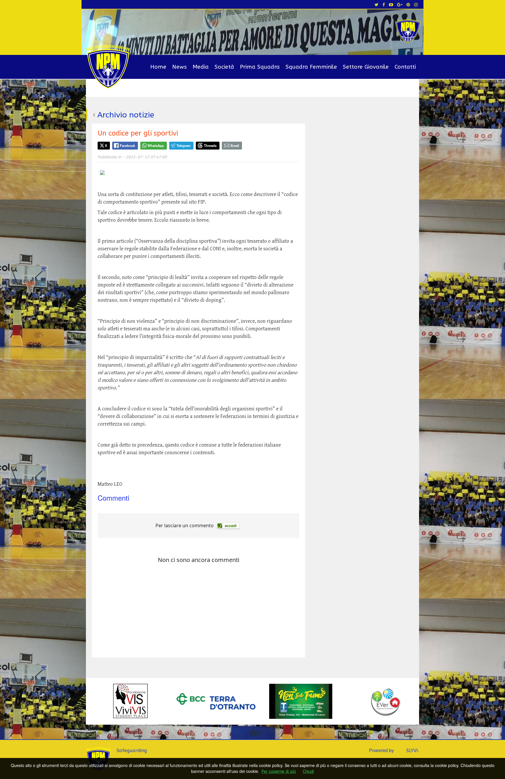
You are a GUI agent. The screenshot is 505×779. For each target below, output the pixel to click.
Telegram (184, 145)
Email (235, 145)
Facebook (127, 145)
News (179, 67)
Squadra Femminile (311, 67)
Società (224, 67)
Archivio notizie (125, 114)
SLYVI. (412, 750)
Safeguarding (132, 750)
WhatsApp (156, 145)
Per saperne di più (279, 771)
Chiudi (308, 771)
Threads (210, 145)
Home (158, 67)
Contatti (405, 67)
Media (201, 67)
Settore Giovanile (366, 67)
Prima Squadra (260, 67)
